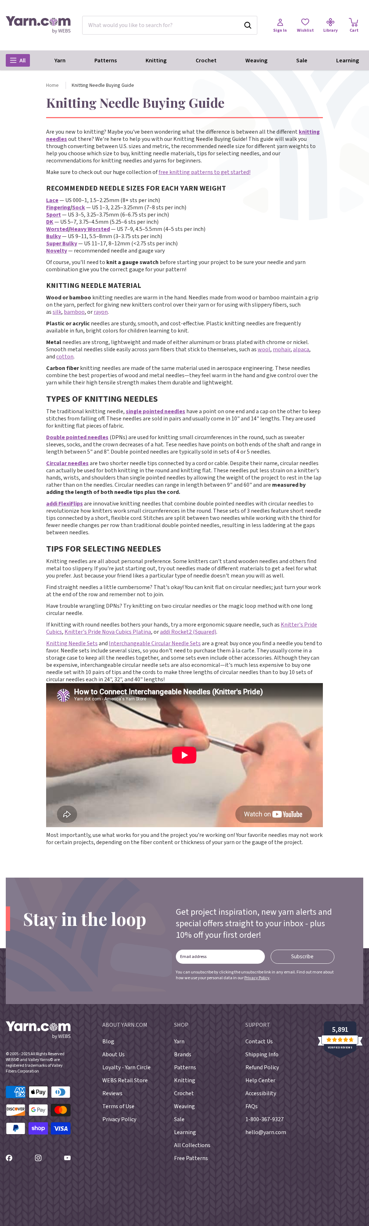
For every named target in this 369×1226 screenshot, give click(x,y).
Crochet (206, 60)
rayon (101, 312)
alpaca (301, 349)
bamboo (74, 312)
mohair (281, 349)
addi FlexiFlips (64, 504)
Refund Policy (262, 1067)
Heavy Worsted (90, 229)
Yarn (60, 60)
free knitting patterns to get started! (204, 172)
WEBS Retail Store (125, 1080)
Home (52, 85)
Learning (347, 60)
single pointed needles (155, 411)
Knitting (156, 60)
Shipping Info (262, 1054)
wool (264, 349)
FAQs (251, 1106)
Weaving (256, 60)
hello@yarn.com (265, 1132)
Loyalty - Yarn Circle (126, 1067)
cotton (65, 357)
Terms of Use (118, 1106)
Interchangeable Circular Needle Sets (155, 643)
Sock (78, 207)
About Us (113, 1054)
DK (49, 222)
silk (57, 312)
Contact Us (259, 1042)
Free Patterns (191, 1158)
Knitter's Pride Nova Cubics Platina (108, 632)
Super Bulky (61, 244)
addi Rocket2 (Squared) (188, 632)
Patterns (105, 60)
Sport (53, 215)
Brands (182, 1054)
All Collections (192, 1145)
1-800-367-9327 (264, 1119)
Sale (301, 60)
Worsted (57, 229)
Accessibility (260, 1093)
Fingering (58, 207)
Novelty (56, 251)
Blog (108, 1042)
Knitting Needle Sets (72, 643)
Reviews (112, 1093)
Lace (52, 200)
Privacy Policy (257, 978)
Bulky (53, 236)
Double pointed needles (77, 437)
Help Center (260, 1080)
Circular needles (67, 463)
